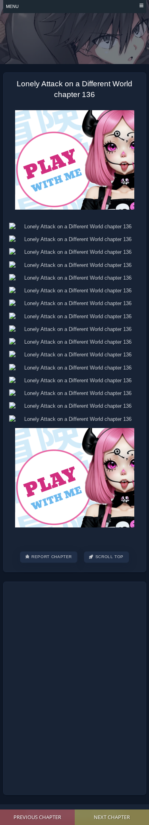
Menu (12, 6)
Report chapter (51, 557)
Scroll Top (109, 557)
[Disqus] (74, 687)
